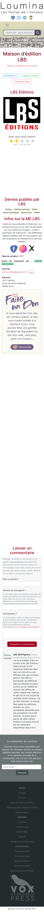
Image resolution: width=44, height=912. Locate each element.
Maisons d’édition (22, 861)
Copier (30, 272)
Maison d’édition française (22, 65)
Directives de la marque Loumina (22, 807)
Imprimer (10, 75)
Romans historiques (11, 212)
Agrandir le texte (30, 75)
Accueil (22, 793)
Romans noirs (26, 212)
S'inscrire (22, 772)
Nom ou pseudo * (11, 579)
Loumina (22, 822)
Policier (35, 209)
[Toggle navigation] (7, 25)
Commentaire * (10, 613)
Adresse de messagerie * (14, 590)
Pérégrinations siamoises (22, 841)
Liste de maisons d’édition (22, 802)
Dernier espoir (22, 812)
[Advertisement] (22, 172)
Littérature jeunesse (22, 209)
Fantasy (8, 209)
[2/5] (16, 141)
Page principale (22, 851)
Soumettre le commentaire (22, 644)
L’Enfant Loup (22, 827)
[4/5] (27, 141)
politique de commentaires (29, 627)
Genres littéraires (22, 866)
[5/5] (32, 141)
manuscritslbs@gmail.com (14, 272)
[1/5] (11, 141)
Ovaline (22, 836)
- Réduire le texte (21, 81)
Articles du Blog (22, 856)
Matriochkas (22, 832)
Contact (22, 797)
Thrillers (37, 212)
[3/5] (22, 141)
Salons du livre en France (22, 871)
